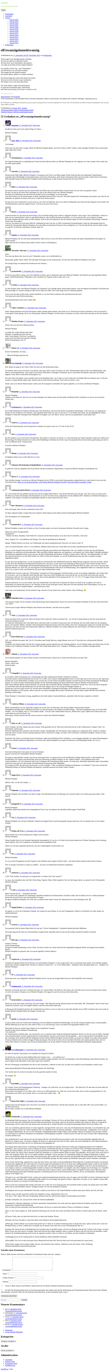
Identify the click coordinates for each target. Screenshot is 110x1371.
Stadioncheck (16, 986)
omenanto (15, 125)
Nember (14, 235)
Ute (6, 1309)
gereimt (24, 108)
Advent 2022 (13, 24)
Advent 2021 (13, 25)
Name (5, 1274)
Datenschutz (9, 45)
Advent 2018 (13, 31)
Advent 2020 (13, 27)
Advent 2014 (13, 39)
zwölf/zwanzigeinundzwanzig (17, 112)
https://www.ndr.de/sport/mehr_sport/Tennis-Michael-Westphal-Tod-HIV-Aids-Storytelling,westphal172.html (54, 482)
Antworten (36, 125)
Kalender (17, 97)
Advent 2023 (13, 22)
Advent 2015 (13, 37)
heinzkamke (9, 14)
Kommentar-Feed (11, 1363)
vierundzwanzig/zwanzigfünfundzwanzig (13, 1310)
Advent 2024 (13, 20)
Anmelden (8, 1360)
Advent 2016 (13, 35)
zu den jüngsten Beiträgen (14, 1332)
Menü (3, 10)
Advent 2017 (13, 33)
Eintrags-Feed (10, 1362)
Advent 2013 (13, 41)
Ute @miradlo (16, 363)
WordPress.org (10, 1365)
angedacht (4, 3)
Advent (7, 18)
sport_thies (15, 141)
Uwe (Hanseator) (17, 1050)
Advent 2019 (13, 29)
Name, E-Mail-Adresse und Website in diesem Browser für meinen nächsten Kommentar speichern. (39, 1286)
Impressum (9, 1330)
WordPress (4, 1369)
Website (5, 1282)
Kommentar (7, 1270)
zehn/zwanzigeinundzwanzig (17, 110)
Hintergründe (5, 97)
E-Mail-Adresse (9, 1278)
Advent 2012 (13, 43)
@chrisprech (16, 407)
